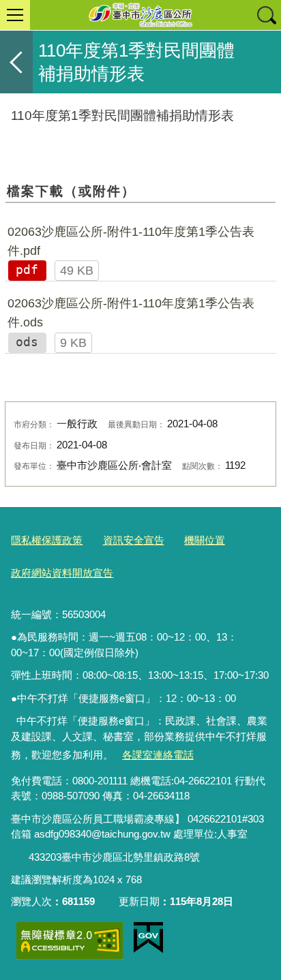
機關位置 (204, 540)
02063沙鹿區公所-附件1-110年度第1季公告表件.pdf (131, 241)
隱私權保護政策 (47, 540)
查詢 (266, 15)
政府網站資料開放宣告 (62, 573)
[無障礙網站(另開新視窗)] (69, 941)
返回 (16, 62)
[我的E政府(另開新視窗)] (148, 937)
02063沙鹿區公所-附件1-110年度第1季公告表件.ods (131, 312)
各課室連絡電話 (158, 755)
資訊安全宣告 (133, 540)
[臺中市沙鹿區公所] (140, 15)
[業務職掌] (19, 858)
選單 (15, 15)
